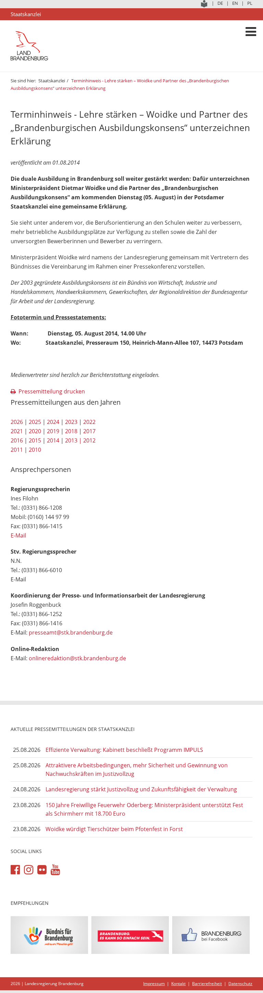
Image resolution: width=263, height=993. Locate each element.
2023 (71, 422)
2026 (17, 422)
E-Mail (18, 535)
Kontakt (178, 983)
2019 (53, 431)
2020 (35, 431)
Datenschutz (240, 983)
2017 (89, 431)
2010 (35, 449)
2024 (53, 422)
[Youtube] (55, 869)
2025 (35, 422)
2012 (89, 440)
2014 (53, 440)
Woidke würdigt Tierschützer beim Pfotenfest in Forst (114, 829)
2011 (17, 449)
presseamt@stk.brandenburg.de (71, 632)
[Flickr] (42, 869)
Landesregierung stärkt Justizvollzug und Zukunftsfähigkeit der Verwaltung (141, 789)
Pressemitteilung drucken (51, 391)
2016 (17, 440)
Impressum (154, 983)
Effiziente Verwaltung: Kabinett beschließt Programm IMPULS (124, 750)
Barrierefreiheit (207, 983)
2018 (71, 431)
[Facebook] (15, 869)
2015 (35, 440)
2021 (17, 431)
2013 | (73, 440)
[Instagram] (28, 869)
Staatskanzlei (51, 81)
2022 (89, 422)
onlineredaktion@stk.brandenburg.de (77, 658)
